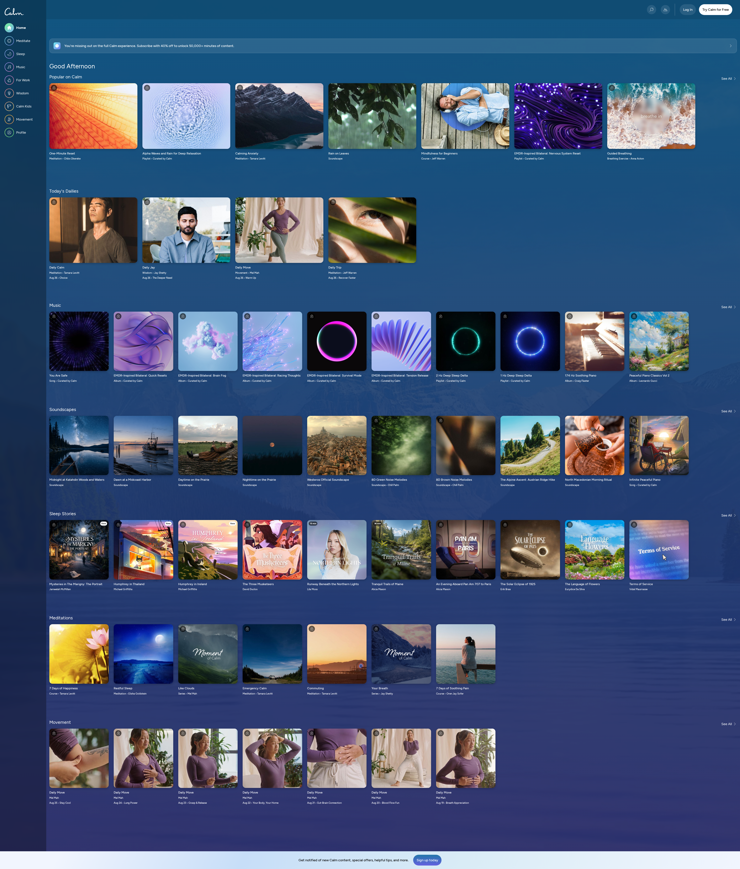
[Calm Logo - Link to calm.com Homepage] (14, 11)
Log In (688, 10)
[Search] (651, 9)
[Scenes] (665, 9)
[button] (393, 46)
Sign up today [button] (427, 860)
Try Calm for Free (715, 10)
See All (726, 78)
